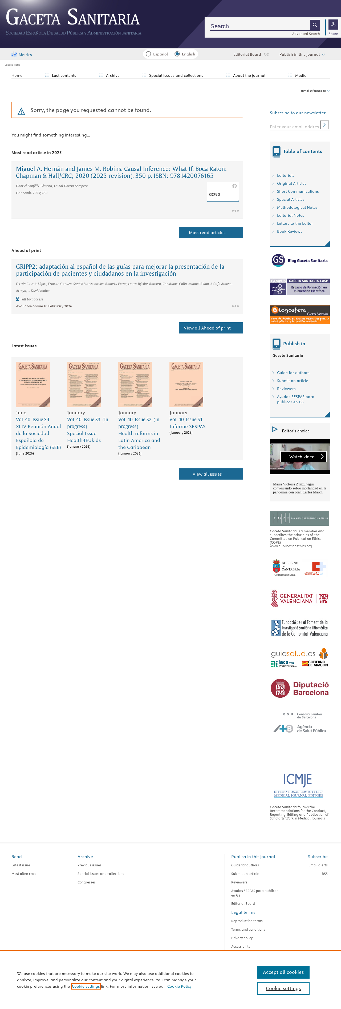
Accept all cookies (283, 972)
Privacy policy (242, 938)
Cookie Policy (179, 986)
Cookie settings (86, 986)
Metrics (25, 54)
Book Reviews (289, 231)
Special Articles (291, 199)
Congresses (87, 882)
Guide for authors (293, 372)
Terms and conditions (248, 929)
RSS (325, 873)
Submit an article (292, 380)
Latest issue (12, 64)
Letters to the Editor (295, 223)
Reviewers (286, 388)
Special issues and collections (101, 873)
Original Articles (291, 183)
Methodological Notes (297, 207)
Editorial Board (247, 54)
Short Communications (298, 191)
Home (16, 75)
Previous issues (90, 865)
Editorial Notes (290, 215)
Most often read (23, 873)
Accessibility (240, 946)
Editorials (285, 175)
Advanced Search (306, 33)
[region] (170, 979)
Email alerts (318, 865)
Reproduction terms (247, 921)
